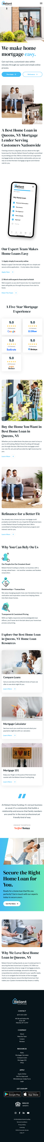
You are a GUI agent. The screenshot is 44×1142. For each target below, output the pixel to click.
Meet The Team (7, 293)
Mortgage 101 (22, 1060)
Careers (22, 1039)
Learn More (6, 456)
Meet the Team (22, 1036)
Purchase (10, 74)
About (22, 1034)
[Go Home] (7, 3)
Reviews (22, 1041)
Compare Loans (22, 1058)
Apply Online (22, 1074)
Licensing (22, 1127)
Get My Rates (11, 904)
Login (22, 1081)
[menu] (41, 3)
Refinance (31, 74)
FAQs (22, 1062)
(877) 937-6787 (22, 1015)
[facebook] (19, 1113)
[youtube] (28, 1113)
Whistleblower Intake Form (22, 1079)
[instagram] (15, 1113)
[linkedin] (24, 1113)
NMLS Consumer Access (22, 1130)
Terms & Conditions (22, 1122)
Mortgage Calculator (22, 1055)
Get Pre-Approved (22, 1076)
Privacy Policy (22, 1124)
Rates (22, 1053)
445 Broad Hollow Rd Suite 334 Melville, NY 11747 (22, 1021)
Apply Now (6, 272)
